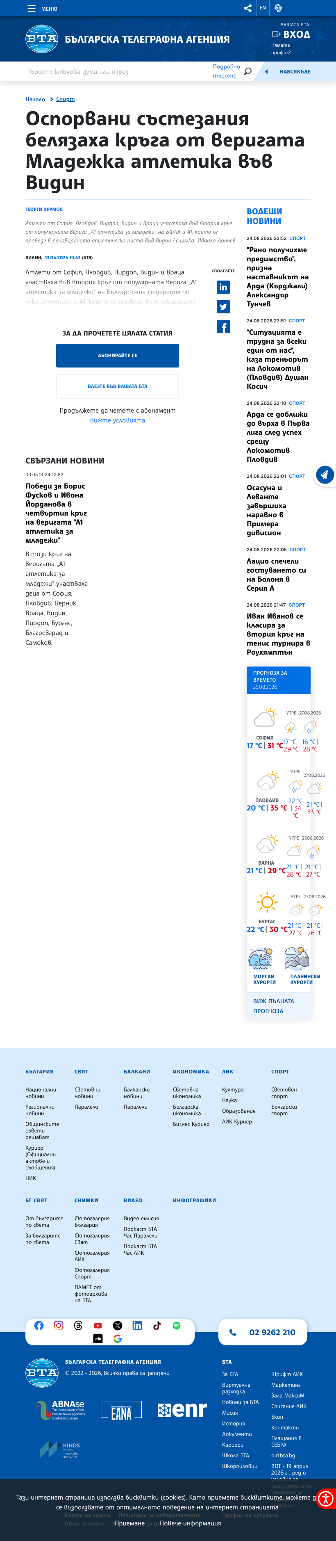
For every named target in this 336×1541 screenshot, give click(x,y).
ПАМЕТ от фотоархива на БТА (91, 1294)
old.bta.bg (283, 1455)
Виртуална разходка (236, 1388)
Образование (239, 1111)
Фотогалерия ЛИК (92, 1256)
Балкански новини (137, 1093)
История (233, 1423)
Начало (35, 99)
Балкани (137, 1071)
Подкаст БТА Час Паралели (140, 1232)
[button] (248, 8)
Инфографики (194, 1200)
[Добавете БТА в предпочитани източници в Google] (119, 1338)
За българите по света (43, 1239)
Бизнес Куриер (191, 1124)
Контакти (285, 1428)
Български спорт (284, 1110)
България (39, 1071)
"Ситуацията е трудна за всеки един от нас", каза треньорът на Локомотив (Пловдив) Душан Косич (278, 359)
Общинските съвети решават (42, 1131)
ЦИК (30, 1178)
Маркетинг (285, 1385)
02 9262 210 (272, 1332)
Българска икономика (187, 1110)
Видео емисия (141, 1218)
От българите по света (44, 1221)
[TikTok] (159, 1325)
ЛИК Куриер (237, 1122)
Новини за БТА (240, 1402)
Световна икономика (187, 1093)
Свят (82, 1071)
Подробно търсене (226, 71)
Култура (233, 1090)
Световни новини (87, 1093)
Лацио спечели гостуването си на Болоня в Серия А (276, 575)
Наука (229, 1100)
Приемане (130, 1523)
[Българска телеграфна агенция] (42, 1373)
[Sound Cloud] (100, 1338)
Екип (277, 1417)
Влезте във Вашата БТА (117, 386)
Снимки (86, 1200)
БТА (227, 1362)
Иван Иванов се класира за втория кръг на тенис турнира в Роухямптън (278, 634)
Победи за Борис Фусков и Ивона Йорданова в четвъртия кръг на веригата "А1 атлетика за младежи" (56, 513)
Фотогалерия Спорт (92, 1273)
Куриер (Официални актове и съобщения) (40, 1158)
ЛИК (228, 1071)
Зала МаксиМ (287, 1396)
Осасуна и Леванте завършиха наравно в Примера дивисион (266, 510)
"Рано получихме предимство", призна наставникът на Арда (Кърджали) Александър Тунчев (278, 276)
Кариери (233, 1445)
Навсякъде (295, 71)
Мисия (230, 1413)
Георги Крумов (44, 209)
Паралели (86, 1107)
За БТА (230, 1374)
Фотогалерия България (92, 1221)
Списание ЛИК (288, 1406)
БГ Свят (36, 1200)
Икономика (191, 1071)
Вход (297, 34)
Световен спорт (284, 1093)
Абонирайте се (117, 355)
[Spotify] (178, 1325)
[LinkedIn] (139, 1325)
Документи (237, 1434)
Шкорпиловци (240, 1466)
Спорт (65, 99)
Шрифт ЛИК (287, 1374)
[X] (119, 1325)
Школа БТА (235, 1455)
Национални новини (40, 1093)
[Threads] (80, 1325)
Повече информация (190, 1523)
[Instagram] (60, 1325)
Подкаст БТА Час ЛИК (140, 1249)
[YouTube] (100, 1325)
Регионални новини (39, 1110)
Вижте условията (117, 420)
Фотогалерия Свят (92, 1239)
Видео (133, 1200)
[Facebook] (41, 1325)
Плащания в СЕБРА (286, 1441)
